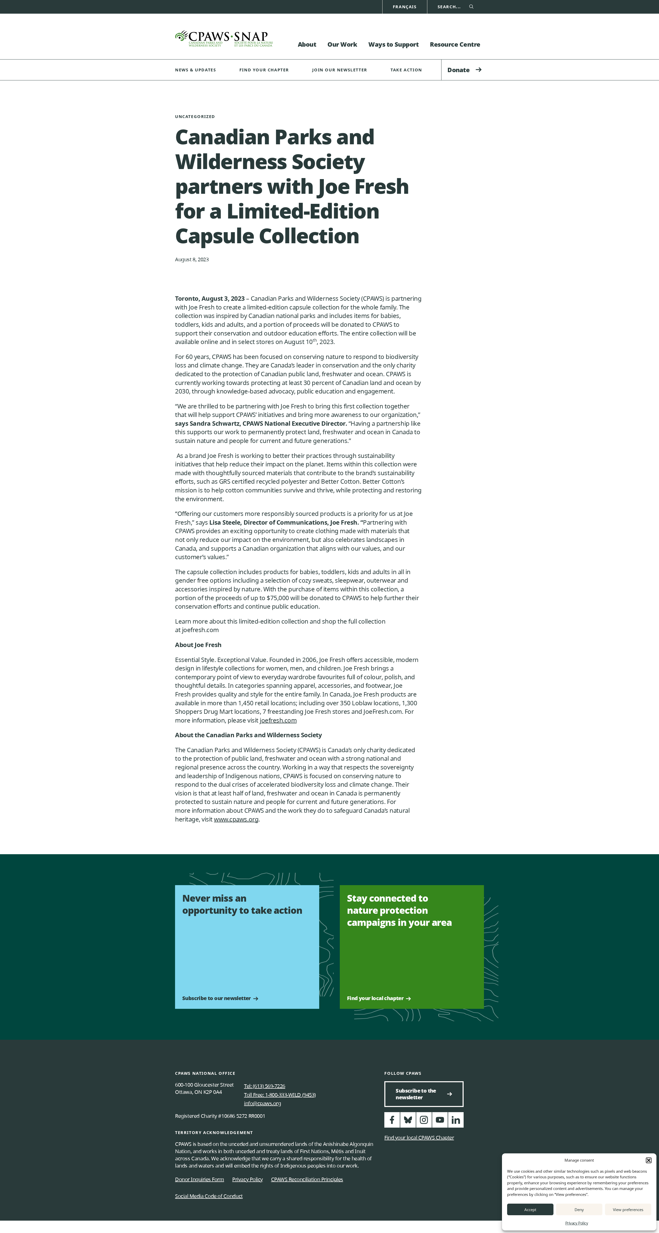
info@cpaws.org (262, 1103)
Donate (458, 69)
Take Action (406, 70)
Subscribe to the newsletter (418, 1094)
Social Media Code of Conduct (209, 1196)
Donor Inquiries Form (199, 1179)
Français (405, 7)
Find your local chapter (375, 998)
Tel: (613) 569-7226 (264, 1086)
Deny (579, 1209)
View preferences (628, 1209)
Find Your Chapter (264, 70)
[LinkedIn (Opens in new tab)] (456, 1122)
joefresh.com (278, 720)
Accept (530, 1209)
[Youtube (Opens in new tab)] (440, 1122)
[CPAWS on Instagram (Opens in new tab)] (424, 1122)
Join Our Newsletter (339, 70)
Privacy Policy (576, 1223)
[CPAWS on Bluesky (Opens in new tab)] (408, 1122)
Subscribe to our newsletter (216, 998)
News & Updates (195, 70)
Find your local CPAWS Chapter (419, 1137)
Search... (449, 7)
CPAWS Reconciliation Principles (307, 1179)
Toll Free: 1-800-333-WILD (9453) (280, 1094)
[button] (648, 1160)
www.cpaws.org (236, 819)
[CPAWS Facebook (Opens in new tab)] (392, 1122)
